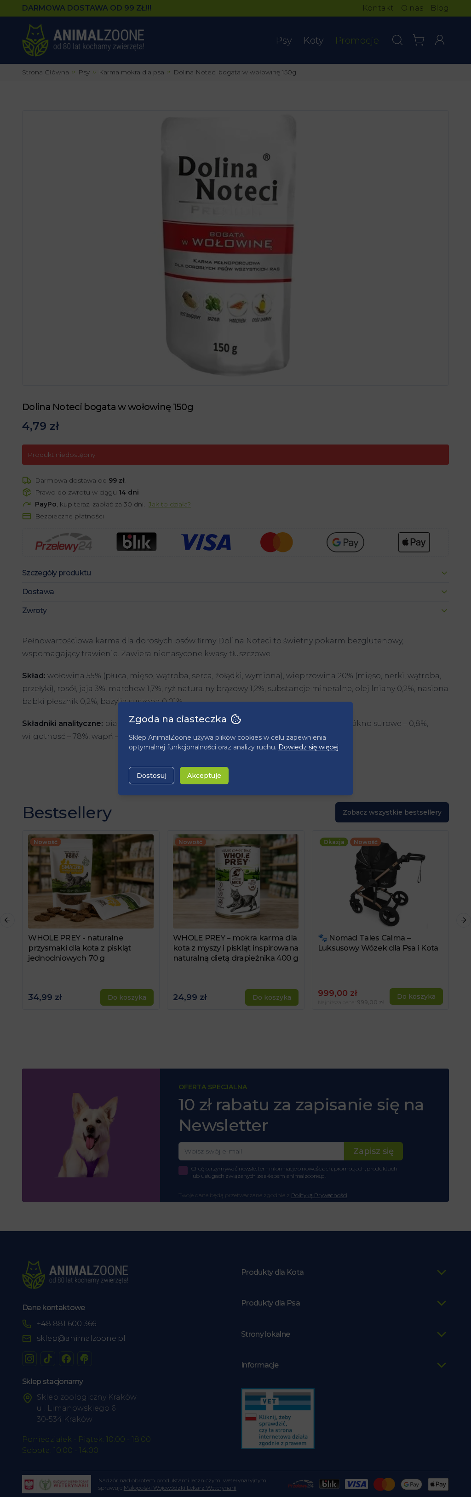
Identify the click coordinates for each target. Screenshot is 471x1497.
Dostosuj (152, 775)
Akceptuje (204, 775)
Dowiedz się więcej (308, 747)
